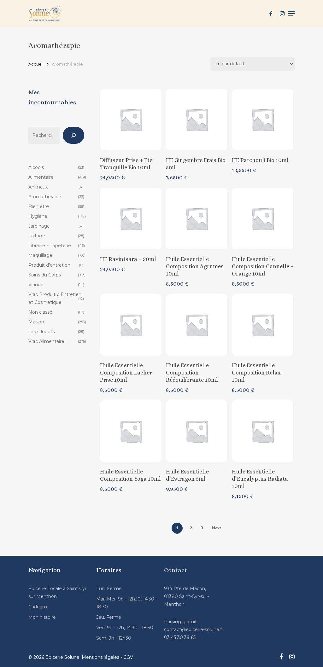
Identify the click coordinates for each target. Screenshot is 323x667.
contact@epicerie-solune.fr (193, 629)
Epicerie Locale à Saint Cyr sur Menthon (57, 592)
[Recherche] (73, 135)
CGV (128, 657)
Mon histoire (42, 617)
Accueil (36, 64)
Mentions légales (100, 657)
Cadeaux (37, 607)
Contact (175, 570)
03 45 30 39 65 (180, 637)
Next (216, 528)
